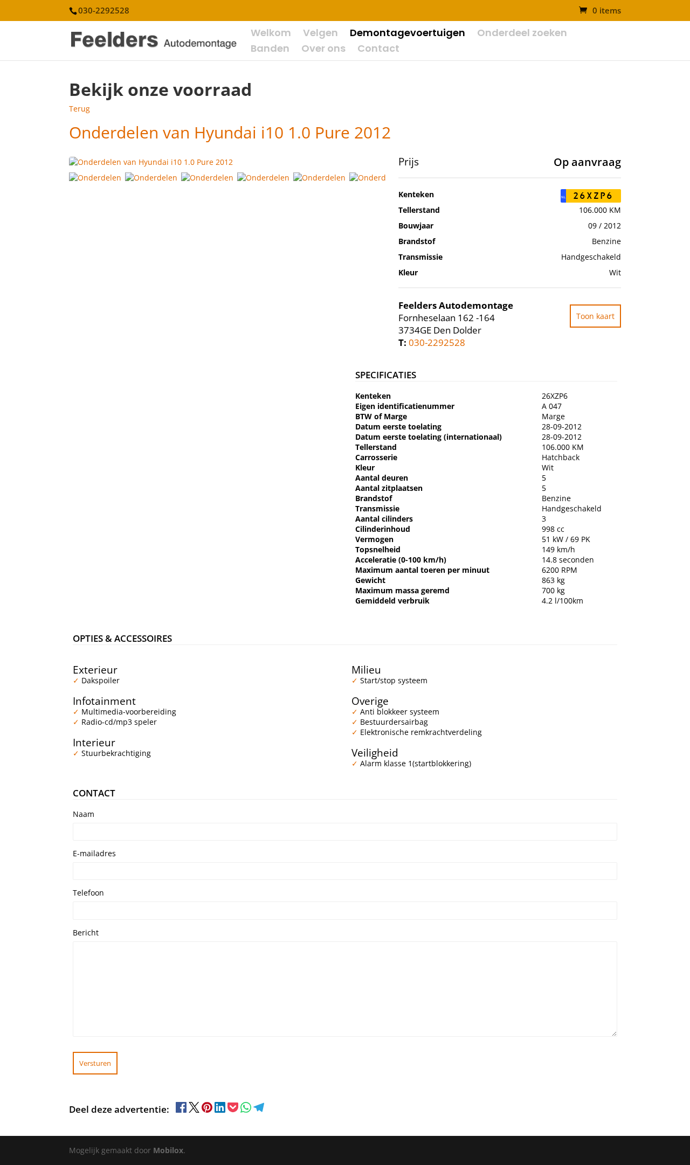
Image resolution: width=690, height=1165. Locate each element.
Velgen (320, 34)
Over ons (323, 50)
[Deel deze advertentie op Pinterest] (208, 1110)
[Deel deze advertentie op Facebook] (182, 1110)
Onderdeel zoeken (522, 34)
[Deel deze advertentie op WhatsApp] (246, 1110)
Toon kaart (595, 316)
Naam (83, 814)
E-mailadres (94, 853)
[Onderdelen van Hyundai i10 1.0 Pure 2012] (97, 177)
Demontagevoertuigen (407, 34)
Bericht (86, 932)
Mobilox (168, 1150)
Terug (79, 108)
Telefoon (88, 892)
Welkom (271, 34)
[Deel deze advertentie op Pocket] (233, 1110)
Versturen (95, 1063)
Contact (378, 50)
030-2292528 (437, 342)
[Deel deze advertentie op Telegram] (258, 1110)
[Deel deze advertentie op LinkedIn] (221, 1110)
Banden (270, 50)
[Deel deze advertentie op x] (194, 1110)
